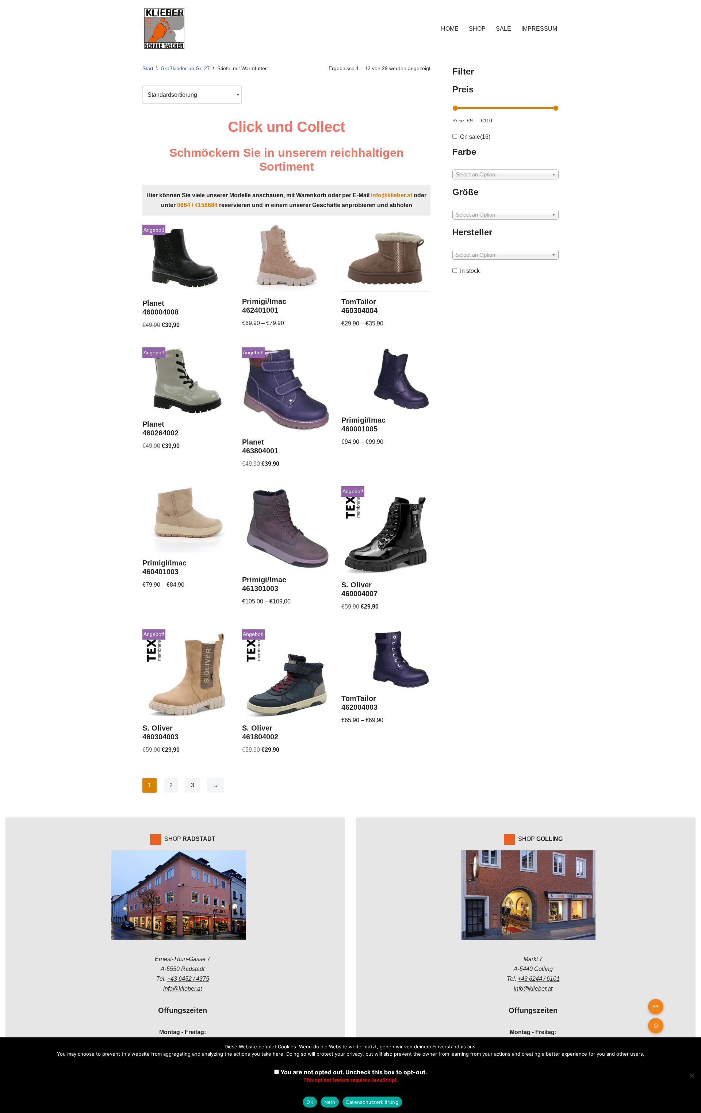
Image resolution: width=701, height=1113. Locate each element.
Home (450, 29)
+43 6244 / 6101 (539, 979)
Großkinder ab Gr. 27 (185, 68)
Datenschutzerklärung (372, 1102)
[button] (655, 1025)
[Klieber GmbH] (164, 28)
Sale (503, 29)
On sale (475, 137)
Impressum (539, 29)
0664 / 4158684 (197, 205)
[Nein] (692, 1075)
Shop (477, 29)
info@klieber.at (391, 195)
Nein (329, 1102)
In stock (470, 271)
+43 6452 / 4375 (188, 979)
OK (309, 1102)
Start (147, 68)
